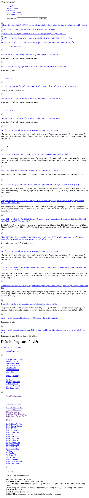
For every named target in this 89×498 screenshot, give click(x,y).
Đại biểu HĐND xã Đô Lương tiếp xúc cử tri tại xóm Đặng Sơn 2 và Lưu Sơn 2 (30, 55)
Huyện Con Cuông (13, 463)
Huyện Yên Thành (12, 445)
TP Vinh (9, 451)
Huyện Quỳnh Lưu (13, 443)
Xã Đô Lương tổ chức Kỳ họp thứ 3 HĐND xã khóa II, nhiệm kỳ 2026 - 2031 (30, 130)
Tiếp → (20, 347)
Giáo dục (9, 78)
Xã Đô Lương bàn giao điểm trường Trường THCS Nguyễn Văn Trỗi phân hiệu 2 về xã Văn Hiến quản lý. (40, 185)
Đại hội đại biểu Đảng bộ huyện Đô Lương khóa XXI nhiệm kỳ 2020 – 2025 (29, 170)
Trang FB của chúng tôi (14, 396)
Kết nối (8, 420)
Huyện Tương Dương (14, 426)
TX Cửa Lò (10, 453)
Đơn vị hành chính (12, 370)
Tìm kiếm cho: (11, 19)
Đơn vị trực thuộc (12, 388)
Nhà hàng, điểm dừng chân (15, 414)
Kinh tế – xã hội (11, 10)
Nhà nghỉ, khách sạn (13, 410)
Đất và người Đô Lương (14, 14)
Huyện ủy (9, 380)
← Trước (4, 347)
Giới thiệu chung (12, 351)
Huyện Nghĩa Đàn (12, 432)
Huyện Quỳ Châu (12, 438)
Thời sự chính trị (12, 8)
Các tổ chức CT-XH (13, 386)
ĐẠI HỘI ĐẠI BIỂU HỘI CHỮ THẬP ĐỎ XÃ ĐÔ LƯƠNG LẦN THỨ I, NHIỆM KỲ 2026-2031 (38, 86)
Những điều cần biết (13, 404)
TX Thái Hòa (11, 457)
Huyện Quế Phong (12, 436)
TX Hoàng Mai (11, 455)
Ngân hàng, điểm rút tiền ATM (17, 416)
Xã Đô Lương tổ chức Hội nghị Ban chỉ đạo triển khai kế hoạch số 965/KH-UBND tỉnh (33, 67)
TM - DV (9, 146)
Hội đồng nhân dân (13, 382)
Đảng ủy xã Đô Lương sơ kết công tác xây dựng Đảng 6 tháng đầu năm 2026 (29, 318)
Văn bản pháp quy (12, 363)
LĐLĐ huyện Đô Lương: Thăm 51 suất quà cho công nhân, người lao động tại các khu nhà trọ (35, 154)
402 (16, 347)
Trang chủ (9, 6)
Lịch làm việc (11, 368)
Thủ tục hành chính (13, 366)
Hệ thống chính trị (12, 361)
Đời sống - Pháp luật (13, 46)
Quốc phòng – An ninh (14, 12)
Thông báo (10, 372)
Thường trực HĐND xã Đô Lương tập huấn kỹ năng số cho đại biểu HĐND (29, 304)
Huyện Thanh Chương (14, 424)
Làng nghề (9, 110)
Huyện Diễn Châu (12, 449)
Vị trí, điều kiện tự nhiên (15, 359)
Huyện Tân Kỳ (11, 428)
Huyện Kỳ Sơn (11, 430)
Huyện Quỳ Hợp (12, 434)
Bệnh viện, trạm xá (12, 412)
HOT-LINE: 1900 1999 (14, 408)
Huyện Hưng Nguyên (14, 461)
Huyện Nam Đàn (12, 441)
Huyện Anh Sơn (11, 447)
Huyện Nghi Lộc (12, 459)
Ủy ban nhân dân (12, 384)
